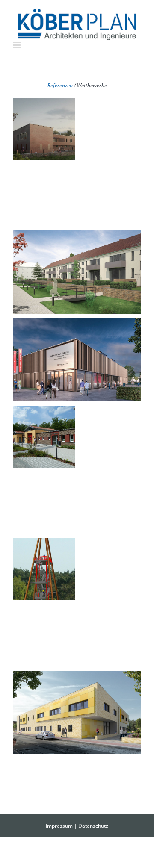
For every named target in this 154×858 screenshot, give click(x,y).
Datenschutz (93, 825)
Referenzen (60, 85)
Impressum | (62, 825)
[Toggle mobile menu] (17, 45)
